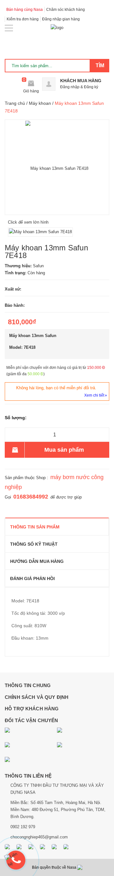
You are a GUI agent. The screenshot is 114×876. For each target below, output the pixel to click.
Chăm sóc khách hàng (65, 9)
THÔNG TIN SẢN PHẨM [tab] (35, 526)
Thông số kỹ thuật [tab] (34, 544)
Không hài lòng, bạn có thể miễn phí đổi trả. (56, 387)
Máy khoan (40, 103)
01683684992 (30, 496)
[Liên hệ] (16, 858)
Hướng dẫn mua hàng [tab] (37, 561)
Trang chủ (15, 103)
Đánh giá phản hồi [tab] (32, 578)
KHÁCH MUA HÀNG (80, 80)
